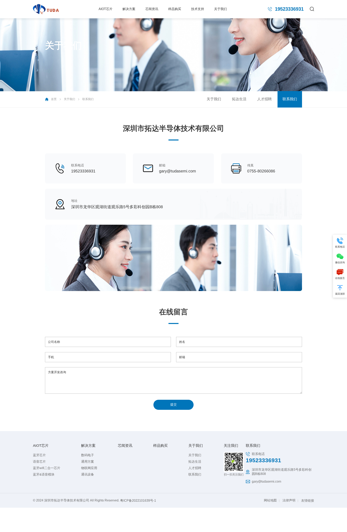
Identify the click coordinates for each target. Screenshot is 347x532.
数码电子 (87, 455)
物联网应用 (89, 468)
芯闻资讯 (151, 9)
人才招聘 (264, 99)
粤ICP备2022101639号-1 (138, 500)
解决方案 (128, 9)
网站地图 (270, 500)
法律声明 (289, 500)
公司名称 (54, 341)
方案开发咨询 (57, 372)
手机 (51, 357)
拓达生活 (239, 99)
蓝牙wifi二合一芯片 (46, 468)
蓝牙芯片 (39, 455)
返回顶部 (340, 293)
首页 (54, 99)
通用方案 (87, 461)
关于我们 (220, 9)
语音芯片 (39, 461)
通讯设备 (87, 474)
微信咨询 (340, 262)
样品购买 (174, 9)
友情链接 (307, 500)
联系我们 (88, 99)
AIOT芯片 (105, 9)
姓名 (182, 341)
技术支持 (197, 9)
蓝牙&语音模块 (43, 474)
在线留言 (340, 278)
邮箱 (182, 357)
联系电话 (340, 246)
